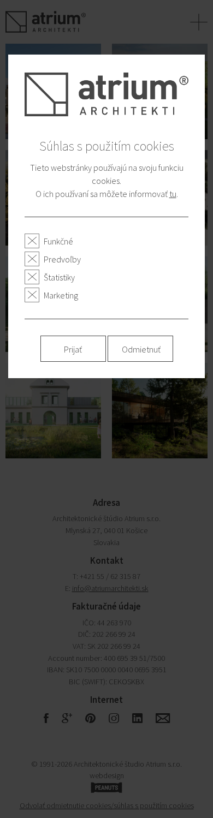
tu (172, 193)
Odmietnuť (141, 349)
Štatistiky (59, 277)
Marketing (61, 295)
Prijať (73, 349)
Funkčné (58, 241)
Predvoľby (62, 259)
